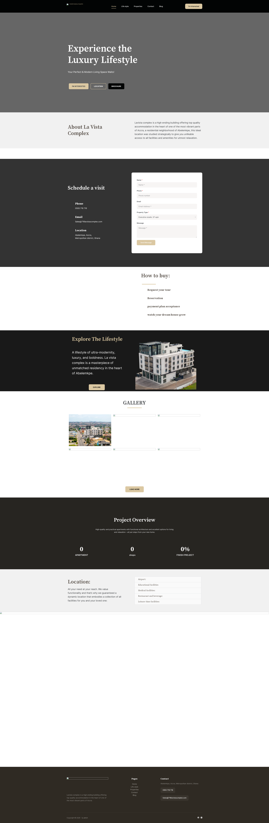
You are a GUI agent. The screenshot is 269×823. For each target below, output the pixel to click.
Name (139, 180)
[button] (168, 579)
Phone (140, 191)
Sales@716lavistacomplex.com (174, 798)
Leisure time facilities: (149, 601)
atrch (86, 818)
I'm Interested (193, 6)
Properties (138, 6)
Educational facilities (148, 585)
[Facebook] (198, 817)
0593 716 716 (168, 790)
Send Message (146, 243)
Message (140, 223)
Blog (161, 6)
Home (113, 6)
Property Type (143, 212)
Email (139, 202)
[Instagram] (201, 817)
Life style (125, 6)
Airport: (142, 579)
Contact (151, 6)
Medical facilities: (146, 590)
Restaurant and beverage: (150, 596)
